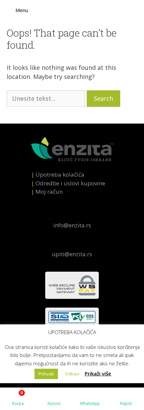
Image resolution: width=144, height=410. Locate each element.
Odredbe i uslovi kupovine (70, 183)
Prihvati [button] (46, 374)
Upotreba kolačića (59, 174)
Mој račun (49, 191)
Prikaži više (98, 373)
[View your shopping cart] (139, 10)
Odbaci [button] (72, 374)
